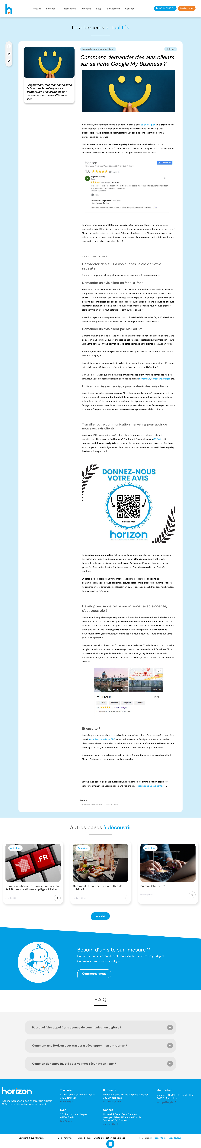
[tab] (100, 1027)
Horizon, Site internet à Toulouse (167, 1137)
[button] (52, 8)
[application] (56, 8)
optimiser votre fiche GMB (102, 739)
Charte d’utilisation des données (109, 1137)
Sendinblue (144, 378)
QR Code (157, 439)
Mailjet (166, 378)
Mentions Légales (83, 1137)
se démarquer (148, 124)
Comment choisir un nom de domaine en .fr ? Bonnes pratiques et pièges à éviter (32, 887)
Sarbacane (156, 378)
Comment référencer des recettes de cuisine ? (97, 887)
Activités (68, 1137)
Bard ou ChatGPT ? (152, 886)
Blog (60, 1137)
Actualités (15, 848)
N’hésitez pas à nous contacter (151, 785)
